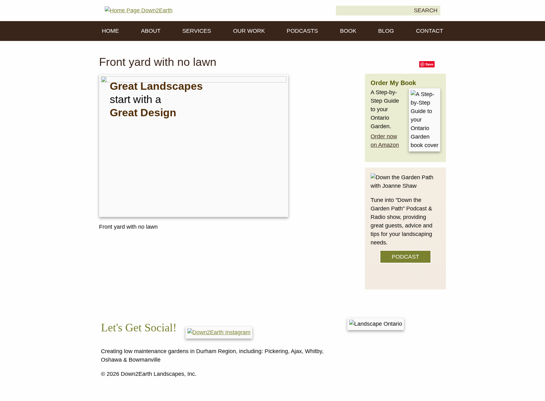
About (151, 31)
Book (348, 31)
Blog (386, 31)
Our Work (249, 31)
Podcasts (302, 31)
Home (110, 31)
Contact (429, 31)
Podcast (405, 257)
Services (196, 31)
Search (425, 10)
